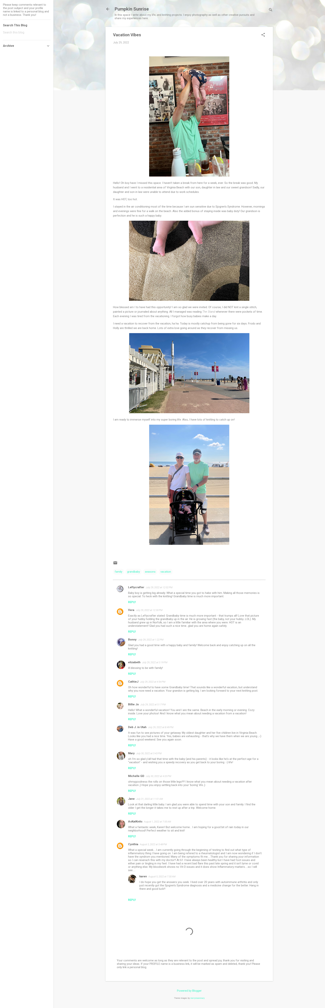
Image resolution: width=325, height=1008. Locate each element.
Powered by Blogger (189, 990)
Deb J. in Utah (137, 727)
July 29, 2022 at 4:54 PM (152, 681)
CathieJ (133, 681)
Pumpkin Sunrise (132, 9)
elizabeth (134, 662)
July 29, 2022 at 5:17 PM (153, 704)
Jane (131, 798)
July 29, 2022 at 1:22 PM (150, 639)
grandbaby (133, 571)
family (118, 571)
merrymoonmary (197, 998)
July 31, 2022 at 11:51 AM (149, 798)
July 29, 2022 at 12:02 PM (159, 587)
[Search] (270, 10)
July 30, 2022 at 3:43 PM (149, 753)
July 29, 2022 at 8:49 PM (160, 727)
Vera (131, 610)
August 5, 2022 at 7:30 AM (161, 876)
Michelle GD (136, 776)
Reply (132, 602)
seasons (150, 571)
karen (143, 876)
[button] (263, 35)
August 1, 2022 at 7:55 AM (157, 821)
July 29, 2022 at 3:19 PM (154, 662)
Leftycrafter (136, 587)
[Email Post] (115, 564)
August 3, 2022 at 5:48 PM (153, 844)
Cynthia (133, 844)
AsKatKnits (135, 821)
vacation (165, 571)
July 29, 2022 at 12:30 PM (149, 610)
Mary (131, 753)
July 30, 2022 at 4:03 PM (158, 776)
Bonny (132, 639)
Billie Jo (133, 704)
